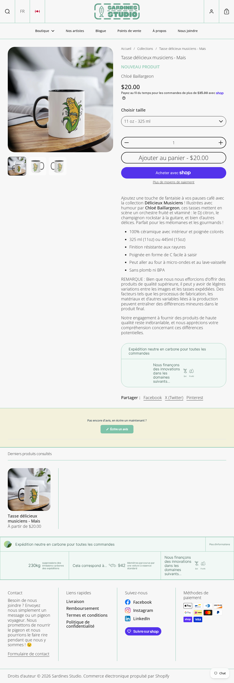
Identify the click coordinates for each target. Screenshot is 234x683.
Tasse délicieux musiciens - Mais (29, 498)
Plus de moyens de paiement (173, 182)
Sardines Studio (66, 676)
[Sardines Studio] (116, 11)
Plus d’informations (219, 544)
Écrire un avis (121, 430)
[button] (7, 11)
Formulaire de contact (28, 653)
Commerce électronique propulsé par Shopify (126, 676)
